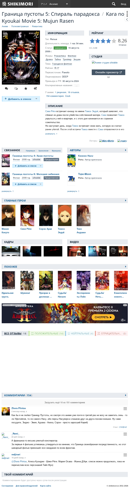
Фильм (16, 159)
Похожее (10, 266)
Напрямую (30, 150)
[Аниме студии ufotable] (108, 62)
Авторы (75, 150)
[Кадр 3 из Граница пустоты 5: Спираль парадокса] (53, 251)
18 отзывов (73, 92)
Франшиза (56, 150)
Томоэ (121, 114)
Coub (67, 95)
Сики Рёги (50, 111)
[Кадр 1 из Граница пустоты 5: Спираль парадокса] (11, 251)
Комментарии (17, 395)
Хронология (43, 150)
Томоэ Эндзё (91, 111)
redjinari (16, 454)
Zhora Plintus (19, 408)
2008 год (26, 159)
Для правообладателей (27, 486)
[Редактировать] (35, 88)
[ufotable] (36, 159)
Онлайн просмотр (106, 72)
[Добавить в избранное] (25, 88)
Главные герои (15, 200)
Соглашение (7, 486)
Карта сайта (45, 486)
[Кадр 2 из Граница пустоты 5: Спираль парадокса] (32, 251)
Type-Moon (84, 174)
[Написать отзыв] (16, 88)
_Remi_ (15, 433)
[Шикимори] (17, 4)
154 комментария (55, 95)
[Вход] (123, 4)
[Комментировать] (6, 88)
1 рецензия (60, 92)
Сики (103, 114)
